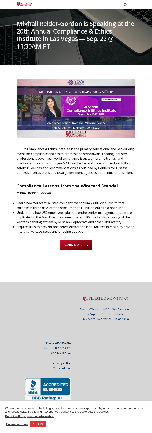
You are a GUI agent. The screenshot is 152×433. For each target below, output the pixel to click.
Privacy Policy (62, 363)
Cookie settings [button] (17, 424)
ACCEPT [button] (38, 424)
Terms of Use (62, 368)
